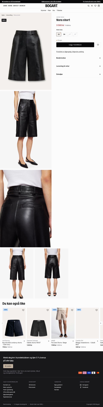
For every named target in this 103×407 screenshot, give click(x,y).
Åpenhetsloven (7, 397)
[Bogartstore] (51, 5)
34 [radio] (64, 34)
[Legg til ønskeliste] (23, 310)
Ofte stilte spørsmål (9, 392)
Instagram (85, 385)
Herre (10, 6)
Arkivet (16, 6)
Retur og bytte (7, 387)
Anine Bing (9, 15)
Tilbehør (59, 10)
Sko (54, 10)
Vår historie (32, 385)
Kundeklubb (57, 387)
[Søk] (89, 6)
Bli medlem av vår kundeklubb (11, 1)
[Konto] (92, 6)
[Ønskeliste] (95, 6)
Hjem (3, 15)
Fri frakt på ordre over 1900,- (92, 1)
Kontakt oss (6, 385)
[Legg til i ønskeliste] (98, 44)
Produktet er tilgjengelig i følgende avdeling (70, 51)
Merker (22, 6)
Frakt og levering (8, 389)
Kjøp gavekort (58, 385)
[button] (99, 6)
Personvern (32, 387)
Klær (49, 10)
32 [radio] (59, 34)
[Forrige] (2, 323)
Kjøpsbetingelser (8, 394)
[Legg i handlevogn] (24, 341)
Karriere (56, 389)
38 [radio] (75, 34)
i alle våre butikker (51, 1)
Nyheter (43, 10)
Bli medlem (8, 366)
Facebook (85, 387)
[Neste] (101, 323)
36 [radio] (70, 34)
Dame (5, 6)
